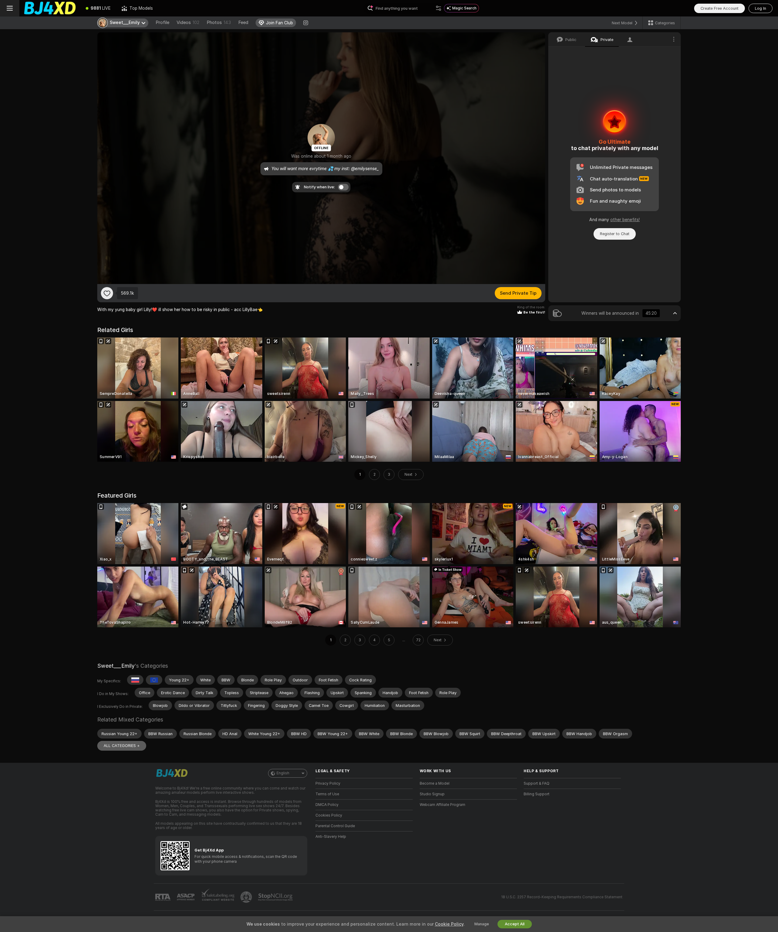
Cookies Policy (328, 815)
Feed (243, 22)
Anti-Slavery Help (330, 836)
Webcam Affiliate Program (442, 805)
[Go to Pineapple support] (246, 897)
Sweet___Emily (116, 666)
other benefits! (625, 219)
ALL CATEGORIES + (122, 745)
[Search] (438, 8)
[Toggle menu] (9, 8)
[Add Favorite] (107, 293)
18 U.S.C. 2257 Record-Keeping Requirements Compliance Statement (561, 897)
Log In (760, 8)
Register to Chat (614, 233)
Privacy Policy (327, 783)
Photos (219, 22)
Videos (188, 22)
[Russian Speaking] (135, 680)
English (283, 773)
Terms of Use (327, 794)
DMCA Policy (327, 805)
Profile (162, 22)
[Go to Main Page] (49, 8)
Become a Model (434, 783)
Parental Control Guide (335, 826)
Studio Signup (432, 794)
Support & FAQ (536, 783)
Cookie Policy (449, 924)
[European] (154, 680)
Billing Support (536, 794)
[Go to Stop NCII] (276, 897)
